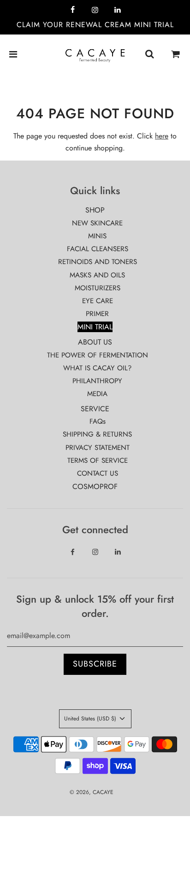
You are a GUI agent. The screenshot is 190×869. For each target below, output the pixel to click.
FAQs (97, 421)
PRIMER (97, 314)
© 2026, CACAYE (91, 792)
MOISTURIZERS (97, 288)
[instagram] (95, 10)
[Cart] (176, 55)
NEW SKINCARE (97, 223)
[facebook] (72, 10)
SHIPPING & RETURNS (97, 434)
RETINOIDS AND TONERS (97, 262)
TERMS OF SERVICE (97, 460)
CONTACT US (97, 473)
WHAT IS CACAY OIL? (97, 368)
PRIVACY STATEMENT (97, 448)
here (161, 136)
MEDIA (97, 394)
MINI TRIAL (95, 327)
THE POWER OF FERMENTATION (97, 355)
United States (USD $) (91, 718)
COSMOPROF (95, 486)
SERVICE (95, 408)
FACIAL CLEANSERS (97, 249)
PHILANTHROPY (97, 381)
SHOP (95, 210)
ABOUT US (95, 342)
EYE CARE (97, 301)
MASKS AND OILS (97, 275)
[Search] (149, 55)
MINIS (97, 236)
